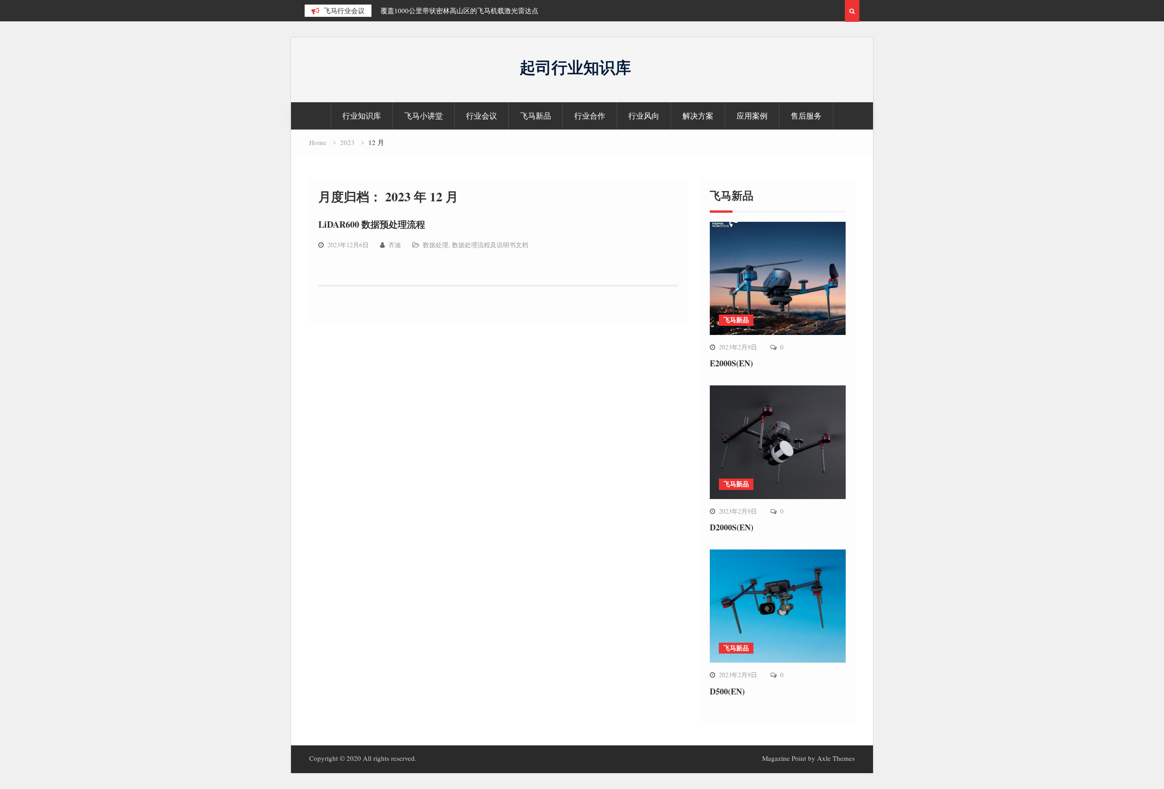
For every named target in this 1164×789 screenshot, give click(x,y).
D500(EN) (727, 691)
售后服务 (806, 115)
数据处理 (435, 244)
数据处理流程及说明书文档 (490, 244)
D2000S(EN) (731, 527)
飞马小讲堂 (423, 115)
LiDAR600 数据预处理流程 (371, 224)
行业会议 (481, 115)
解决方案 (697, 115)
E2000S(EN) (731, 363)
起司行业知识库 (575, 67)
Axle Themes (836, 758)
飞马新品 (535, 115)
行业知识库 (361, 115)
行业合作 (589, 115)
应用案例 (752, 115)
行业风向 (643, 115)
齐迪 (394, 244)
